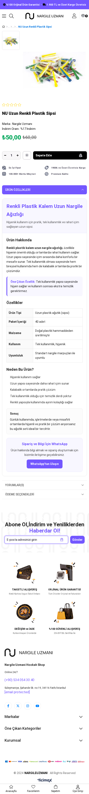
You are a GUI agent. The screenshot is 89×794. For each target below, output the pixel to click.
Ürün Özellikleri (17, 189)
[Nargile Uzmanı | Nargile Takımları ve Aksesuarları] (44, 16)
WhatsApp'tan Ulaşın (44, 464)
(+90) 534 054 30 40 (19, 680)
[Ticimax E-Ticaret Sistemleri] (44, 781)
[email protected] (17, 692)
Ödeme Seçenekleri (19, 494)
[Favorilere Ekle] (27, 155)
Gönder (77, 539)
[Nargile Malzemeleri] (11, 27)
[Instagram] (27, 706)
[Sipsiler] (15, 27)
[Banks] (45, 761)
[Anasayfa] (6, 27)
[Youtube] (37, 706)
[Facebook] (8, 706)
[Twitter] (18, 706)
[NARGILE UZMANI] (29, 653)
